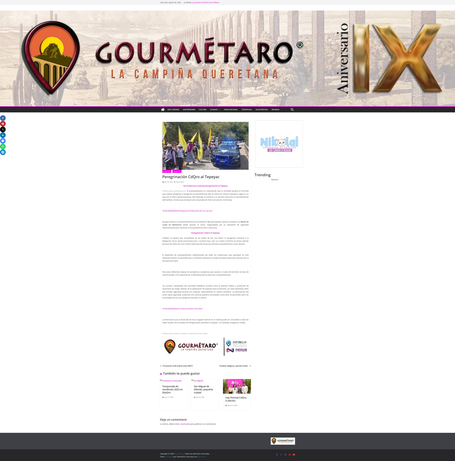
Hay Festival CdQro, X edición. (236, 399)
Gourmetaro (180, 182)
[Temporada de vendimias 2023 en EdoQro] (171, 380)
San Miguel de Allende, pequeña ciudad (203, 389)
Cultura (202, 109)
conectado (185, 424)
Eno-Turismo (173, 109)
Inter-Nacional (231, 109)
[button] (219, 109)
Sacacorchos (262, 109)
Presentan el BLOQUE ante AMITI (178, 366)
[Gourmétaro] (163, 109)
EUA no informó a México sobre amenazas (209, 2)
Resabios (275, 109)
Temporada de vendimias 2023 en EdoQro (172, 389)
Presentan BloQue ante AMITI (191, 308)
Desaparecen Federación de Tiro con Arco (195, 211)
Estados (214, 109)
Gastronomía (189, 109)
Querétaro (166, 171)
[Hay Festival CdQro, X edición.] (237, 380)
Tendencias (247, 109)
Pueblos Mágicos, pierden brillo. (233, 366)
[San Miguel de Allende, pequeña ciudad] (197, 380)
